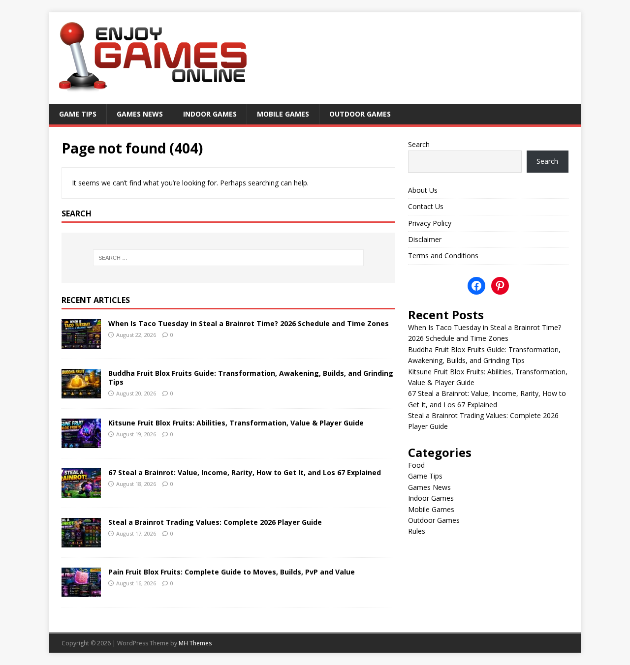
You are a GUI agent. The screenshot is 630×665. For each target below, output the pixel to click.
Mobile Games (283, 114)
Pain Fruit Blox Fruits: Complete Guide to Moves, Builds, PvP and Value (231, 571)
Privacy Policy (429, 223)
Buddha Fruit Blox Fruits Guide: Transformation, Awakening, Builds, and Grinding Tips (250, 377)
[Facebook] (476, 286)
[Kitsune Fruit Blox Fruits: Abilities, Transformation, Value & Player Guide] (81, 442)
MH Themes (195, 643)
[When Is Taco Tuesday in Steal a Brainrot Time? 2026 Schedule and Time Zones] (81, 342)
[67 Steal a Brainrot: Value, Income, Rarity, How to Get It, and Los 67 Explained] (81, 491)
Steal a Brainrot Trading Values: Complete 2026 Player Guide (215, 522)
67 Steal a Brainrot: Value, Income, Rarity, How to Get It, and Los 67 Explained (244, 472)
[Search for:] (228, 257)
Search (419, 144)
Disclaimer (424, 239)
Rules (416, 531)
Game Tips (77, 114)
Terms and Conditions (443, 255)
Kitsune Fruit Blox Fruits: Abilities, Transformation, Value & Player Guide (236, 422)
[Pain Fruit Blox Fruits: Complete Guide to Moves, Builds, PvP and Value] (81, 591)
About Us (423, 190)
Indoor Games (210, 114)
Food (416, 465)
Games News (140, 114)
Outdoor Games (360, 114)
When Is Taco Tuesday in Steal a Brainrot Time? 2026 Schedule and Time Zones (248, 323)
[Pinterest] (500, 286)
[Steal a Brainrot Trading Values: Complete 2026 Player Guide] (81, 541)
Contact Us (425, 206)
